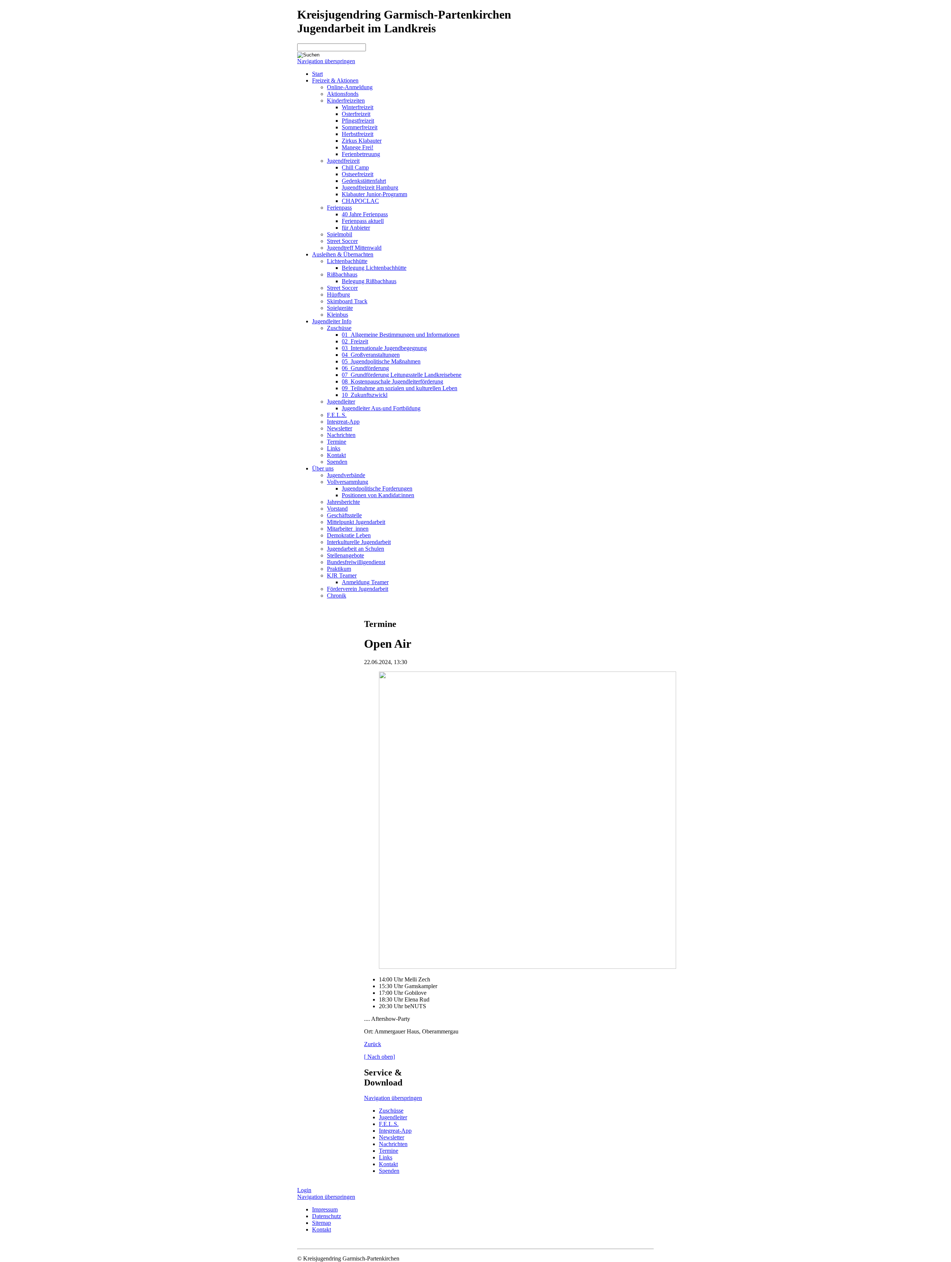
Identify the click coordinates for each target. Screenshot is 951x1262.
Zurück (372, 1044)
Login (304, 1190)
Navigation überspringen (326, 61)
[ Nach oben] (379, 1057)
